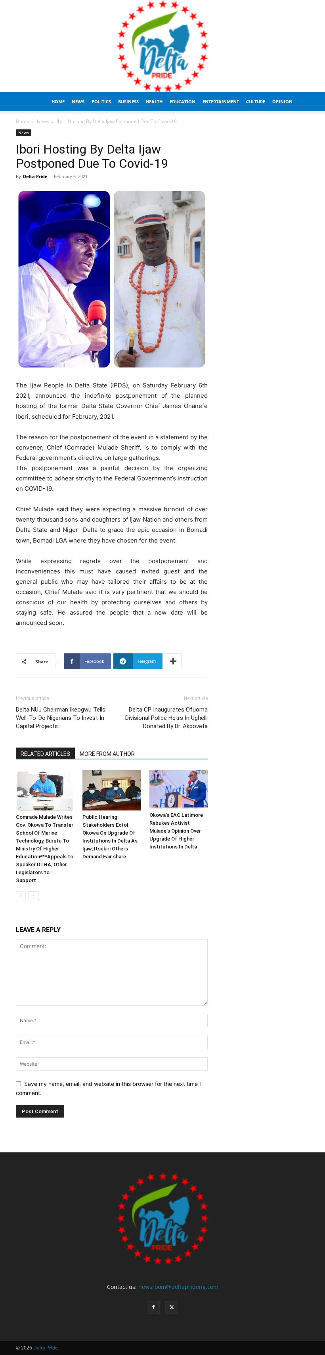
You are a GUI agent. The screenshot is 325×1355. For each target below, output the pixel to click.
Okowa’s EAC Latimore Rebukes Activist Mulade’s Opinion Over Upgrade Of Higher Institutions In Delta (176, 831)
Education (182, 101)
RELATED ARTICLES (45, 754)
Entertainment (221, 101)
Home (58, 101)
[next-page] (33, 896)
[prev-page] (21, 896)
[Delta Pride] (162, 46)
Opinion (282, 101)
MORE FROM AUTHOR (107, 754)
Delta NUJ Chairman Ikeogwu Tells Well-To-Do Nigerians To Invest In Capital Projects (60, 718)
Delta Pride (35, 176)
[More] (173, 661)
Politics (101, 101)
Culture (255, 101)
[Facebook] (153, 1307)
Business (128, 101)
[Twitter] (171, 1307)
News (78, 101)
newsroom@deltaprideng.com (178, 1286)
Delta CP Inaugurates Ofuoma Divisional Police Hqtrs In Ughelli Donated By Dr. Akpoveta (166, 718)
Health (154, 101)
